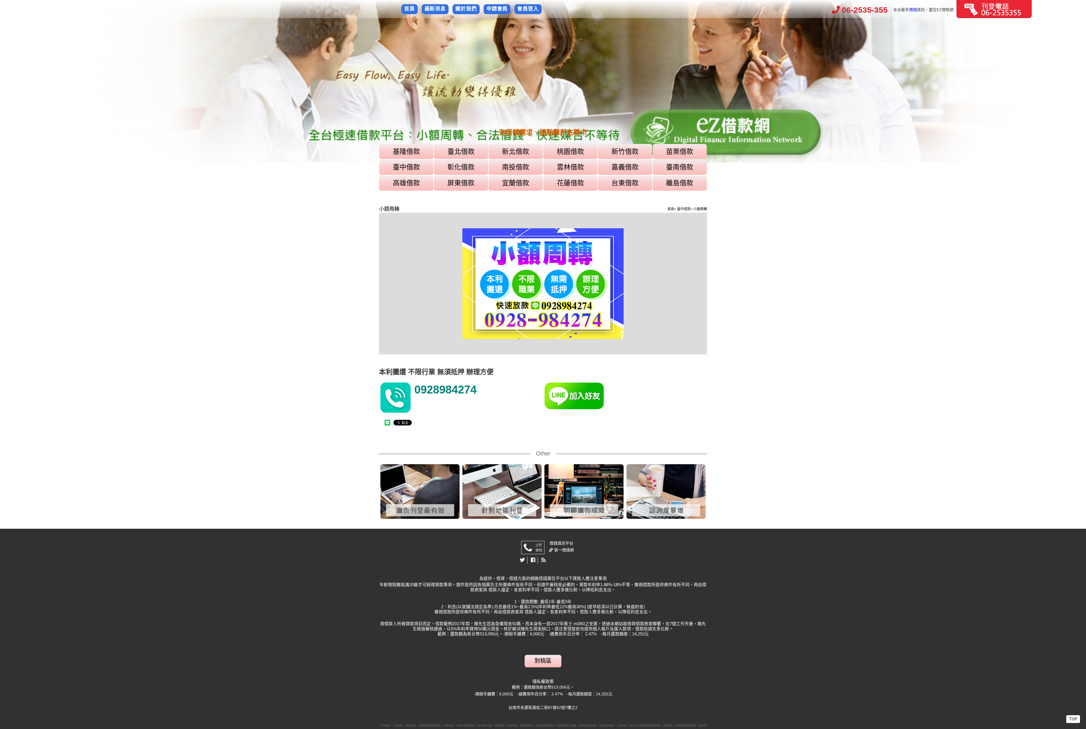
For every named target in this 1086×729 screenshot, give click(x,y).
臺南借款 (679, 167)
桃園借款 (570, 151)
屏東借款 (461, 183)
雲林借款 (570, 167)
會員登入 (528, 9)
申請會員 (497, 9)
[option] (543, 81)
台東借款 (625, 183)
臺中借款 (406, 167)
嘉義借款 (625, 167)
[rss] (543, 560)
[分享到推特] (522, 560)
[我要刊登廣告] (994, 9)
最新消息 (435, 9)
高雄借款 (406, 183)
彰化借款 (461, 167)
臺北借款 (461, 151)
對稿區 (543, 661)
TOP (1073, 719)
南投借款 (515, 167)
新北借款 (515, 151)
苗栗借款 (679, 151)
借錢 (913, 9)
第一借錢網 (563, 550)
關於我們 (466, 9)
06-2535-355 (864, 10)
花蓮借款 (570, 183)
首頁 (409, 9)
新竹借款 (625, 151)
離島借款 (679, 183)
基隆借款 (406, 151)
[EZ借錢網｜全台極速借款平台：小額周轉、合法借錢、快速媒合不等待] (543, 81)
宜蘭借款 (515, 183)
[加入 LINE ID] (625, 395)
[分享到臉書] (533, 560)
